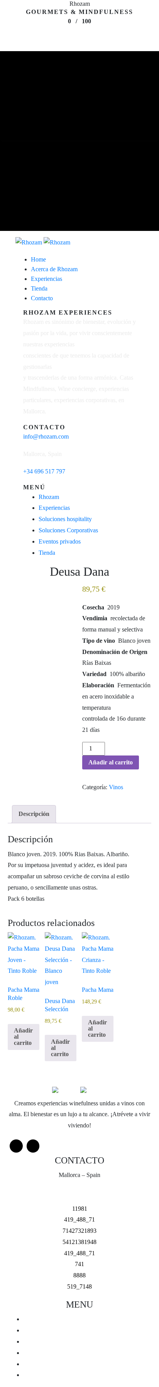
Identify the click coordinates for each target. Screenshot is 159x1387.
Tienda (47, 552)
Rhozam (49, 497)
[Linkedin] (33, 1146)
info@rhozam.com (46, 436)
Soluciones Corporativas (68, 530)
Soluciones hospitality (65, 519)
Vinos (116, 787)
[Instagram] (16, 1146)
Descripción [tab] (34, 814)
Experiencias (54, 507)
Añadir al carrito (110, 762)
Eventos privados (60, 541)
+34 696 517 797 (44, 471)
